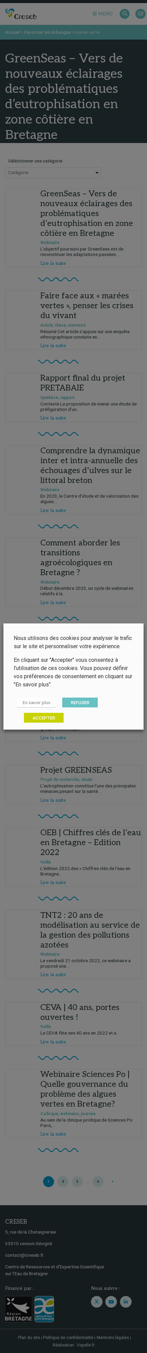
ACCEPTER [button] (43, 718)
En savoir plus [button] (36, 702)
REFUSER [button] (80, 702)
